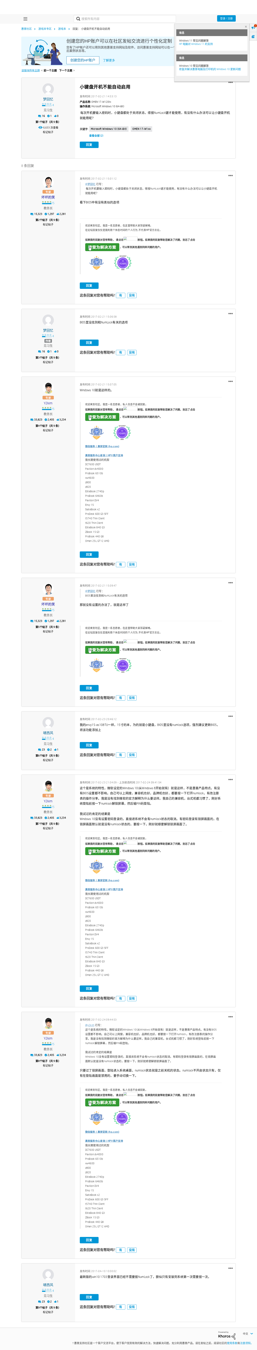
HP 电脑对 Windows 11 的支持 (196, 44)
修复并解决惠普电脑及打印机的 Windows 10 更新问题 (210, 69)
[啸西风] (48, 722)
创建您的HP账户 (82, 60)
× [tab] (245, 26)
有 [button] (120, 295)
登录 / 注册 (226, 18)
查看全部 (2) (96, 135)
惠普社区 (26, 28)
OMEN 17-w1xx (141, 129)
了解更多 (109, 60)
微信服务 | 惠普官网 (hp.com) (102, 446)
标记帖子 (48, 132)
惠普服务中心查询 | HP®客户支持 (104, 455)
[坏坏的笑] (48, 182)
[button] (230, 82)
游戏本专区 (45, 28)
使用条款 (232, 1343)
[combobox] (125, 19)
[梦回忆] (48, 89)
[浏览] (24, 18)
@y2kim (89, 1025)
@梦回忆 (90, 184)
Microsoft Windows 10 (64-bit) (109, 129)
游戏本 (62, 28)
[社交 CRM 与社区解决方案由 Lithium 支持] (226, 1335)
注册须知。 (246, 1343)
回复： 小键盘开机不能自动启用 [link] (91, 28)
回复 (89, 145)
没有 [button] (132, 295)
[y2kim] (48, 388)
